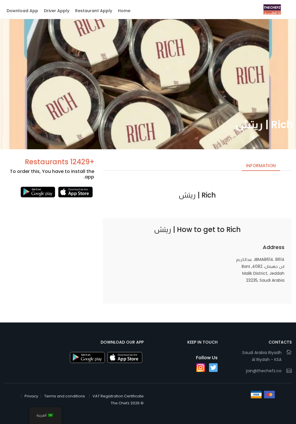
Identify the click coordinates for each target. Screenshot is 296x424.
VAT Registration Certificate (118, 396)
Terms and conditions (64, 396)
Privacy (31, 396)
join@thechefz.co (264, 371)
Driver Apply (56, 11)
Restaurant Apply (93, 11)
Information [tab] (261, 166)
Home (124, 11)
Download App (22, 11)
